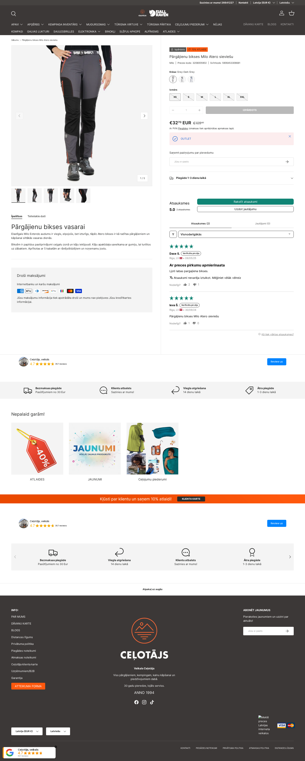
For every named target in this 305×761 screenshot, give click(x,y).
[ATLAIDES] (37, 448)
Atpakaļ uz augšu (152, 589)
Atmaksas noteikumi (23, 657)
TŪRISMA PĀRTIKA (159, 24)
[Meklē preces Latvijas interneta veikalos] (266, 725)
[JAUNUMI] (95, 448)
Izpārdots (250, 110)
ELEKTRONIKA (87, 31)
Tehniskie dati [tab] (37, 216)
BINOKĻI (110, 31)
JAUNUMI (95, 479)
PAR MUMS (18, 616)
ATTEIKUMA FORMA (28, 686)
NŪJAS (217, 24)
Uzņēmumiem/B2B (23, 671)
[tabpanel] (81, 237)
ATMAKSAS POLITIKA (259, 748)
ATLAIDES (169, 31)
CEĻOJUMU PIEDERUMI (190, 24)
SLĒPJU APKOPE (129, 31)
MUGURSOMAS (96, 24)
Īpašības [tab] (16, 216)
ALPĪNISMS (152, 31)
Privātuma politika (22, 644)
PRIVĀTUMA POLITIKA (233, 748)
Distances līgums (22, 637)
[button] (291, 13)
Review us (277, 361)
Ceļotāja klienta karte (24, 664)
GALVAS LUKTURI (38, 31)
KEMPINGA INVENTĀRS (63, 24)
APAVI (15, 24)
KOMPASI (17, 31)
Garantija (16, 678)
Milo (171, 62)
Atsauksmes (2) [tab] (200, 223)
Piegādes (183, 128)
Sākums (15, 40)
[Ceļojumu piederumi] (152, 448)
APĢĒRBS (33, 24)
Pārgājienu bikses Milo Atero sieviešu (40, 40)
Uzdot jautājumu (245, 209)
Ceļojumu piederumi (152, 479)
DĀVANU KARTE (253, 24)
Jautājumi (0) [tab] (262, 223)
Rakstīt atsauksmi (245, 201)
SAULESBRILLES (63, 31)
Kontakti (243, 2)
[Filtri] (173, 234)
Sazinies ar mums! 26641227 (217, 2)
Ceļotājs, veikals (39, 359)
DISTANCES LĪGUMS (284, 748)
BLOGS (272, 24)
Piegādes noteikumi (23, 650)
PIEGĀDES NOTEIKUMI (206, 748)
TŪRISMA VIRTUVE (126, 24)
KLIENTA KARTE (191, 498)
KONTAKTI (287, 24)
